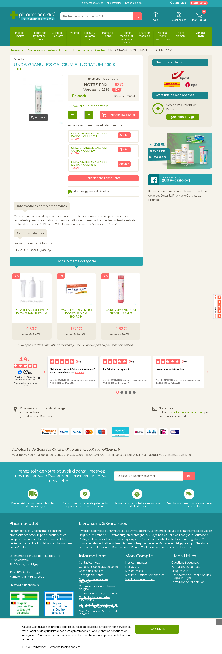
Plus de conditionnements (103, 178)
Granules (99, 50)
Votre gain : (91, 89)
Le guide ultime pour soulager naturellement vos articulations (98, 606)
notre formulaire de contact (186, 412)
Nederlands (198, 3)
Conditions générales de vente (98, 566)
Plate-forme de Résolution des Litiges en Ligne (191, 576)
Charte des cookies (91, 571)
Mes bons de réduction (140, 579)
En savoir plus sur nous (24, 585)
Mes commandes (136, 562)
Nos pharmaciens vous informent (93, 581)
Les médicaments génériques (98, 593)
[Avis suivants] (207, 372)
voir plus (79, 372)
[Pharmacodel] (32, 15)
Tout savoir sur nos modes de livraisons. (166, 547)
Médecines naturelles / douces (48, 50)
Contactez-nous (89, 562)
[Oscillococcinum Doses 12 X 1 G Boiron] (76, 289)
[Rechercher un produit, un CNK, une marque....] (137, 16)
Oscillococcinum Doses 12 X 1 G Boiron (76, 313)
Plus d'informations (34, 647)
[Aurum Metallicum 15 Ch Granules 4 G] (32, 289)
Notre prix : (96, 85)
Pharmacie (16, 50)
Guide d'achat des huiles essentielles (94, 599)
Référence (120, 96)
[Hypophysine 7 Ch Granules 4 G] (120, 289)
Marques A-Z (179, 571)
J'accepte (157, 629)
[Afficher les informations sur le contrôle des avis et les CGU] (38, 377)
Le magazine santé (91, 575)
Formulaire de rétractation (187, 582)
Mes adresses (134, 571)
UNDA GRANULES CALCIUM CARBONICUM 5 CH (89, 135)
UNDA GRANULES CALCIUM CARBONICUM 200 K (89, 149)
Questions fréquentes (185, 562)
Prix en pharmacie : (98, 79)
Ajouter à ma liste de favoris (90, 106)
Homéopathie (80, 50)
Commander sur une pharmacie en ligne (99, 588)
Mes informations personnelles (144, 575)
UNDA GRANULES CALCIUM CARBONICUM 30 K (89, 163)
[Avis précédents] (44, 372)
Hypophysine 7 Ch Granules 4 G (121, 312)
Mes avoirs (132, 566)
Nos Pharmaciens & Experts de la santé (98, 613)
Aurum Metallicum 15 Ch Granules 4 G (31, 312)
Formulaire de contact (185, 566)
